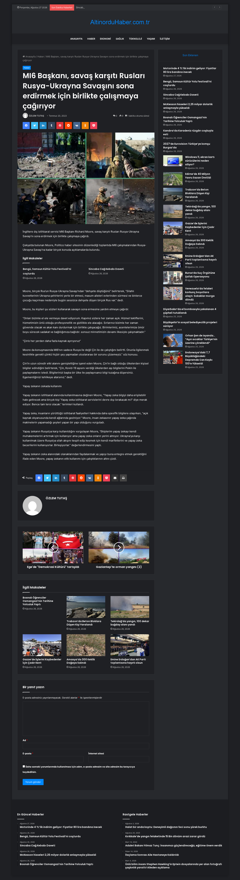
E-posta (28, 753)
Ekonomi (105, 38)
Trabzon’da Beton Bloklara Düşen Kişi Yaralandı (84, 622)
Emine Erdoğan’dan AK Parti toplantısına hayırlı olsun (128, 661)
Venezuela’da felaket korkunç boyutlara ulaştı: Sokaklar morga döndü (200, 294)
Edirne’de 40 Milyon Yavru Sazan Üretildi (198, 175)
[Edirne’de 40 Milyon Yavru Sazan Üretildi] (173, 178)
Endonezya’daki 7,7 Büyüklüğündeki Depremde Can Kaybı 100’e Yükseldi (198, 358)
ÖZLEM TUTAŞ (36, 115)
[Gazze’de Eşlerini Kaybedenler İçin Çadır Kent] (42, 645)
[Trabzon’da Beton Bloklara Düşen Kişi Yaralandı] (86, 607)
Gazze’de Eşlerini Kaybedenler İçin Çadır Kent (42, 661)
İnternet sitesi (96, 753)
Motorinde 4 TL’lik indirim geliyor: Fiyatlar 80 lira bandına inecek (189, 70)
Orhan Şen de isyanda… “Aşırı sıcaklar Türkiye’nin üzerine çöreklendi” (201, 339)
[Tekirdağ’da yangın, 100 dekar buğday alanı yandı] (130, 607)
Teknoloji (135, 38)
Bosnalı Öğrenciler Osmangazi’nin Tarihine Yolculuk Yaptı (38, 601)
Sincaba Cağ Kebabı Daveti (90, 7)
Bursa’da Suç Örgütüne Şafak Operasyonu (200, 274)
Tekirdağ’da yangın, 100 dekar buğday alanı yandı (130, 622)
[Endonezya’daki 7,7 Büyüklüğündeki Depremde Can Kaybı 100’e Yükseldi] (173, 357)
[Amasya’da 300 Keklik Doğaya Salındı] (86, 645)
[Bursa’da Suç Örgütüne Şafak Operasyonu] (173, 277)
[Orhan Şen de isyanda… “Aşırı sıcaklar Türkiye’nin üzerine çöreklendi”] (173, 340)
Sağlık (120, 38)
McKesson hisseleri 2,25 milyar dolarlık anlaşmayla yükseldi (188, 106)
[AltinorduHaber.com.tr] (120, 22)
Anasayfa (76, 38)
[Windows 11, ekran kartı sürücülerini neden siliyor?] (173, 160)
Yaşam (151, 38)
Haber (91, 38)
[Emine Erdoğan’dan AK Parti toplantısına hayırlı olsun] (130, 645)
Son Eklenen (190, 55)
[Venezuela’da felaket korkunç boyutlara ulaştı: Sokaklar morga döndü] (173, 293)
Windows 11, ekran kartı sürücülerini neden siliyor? (200, 160)
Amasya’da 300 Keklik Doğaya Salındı (81, 661)
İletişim (165, 38)
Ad (25, 740)
